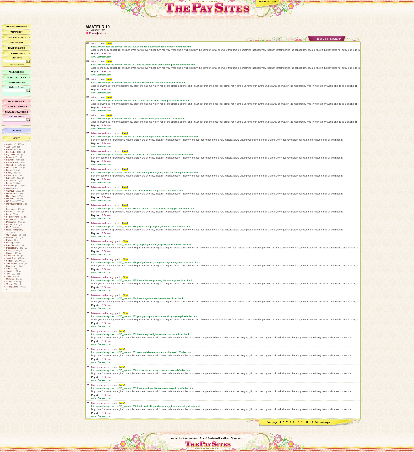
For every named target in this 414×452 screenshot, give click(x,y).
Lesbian (9, 219)
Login (273, 1)
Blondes (10, 157)
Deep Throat (11, 167)
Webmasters (236, 438)
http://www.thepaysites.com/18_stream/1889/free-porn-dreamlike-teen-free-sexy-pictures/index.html (142, 388)
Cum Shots (11, 165)
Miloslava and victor (101, 133)
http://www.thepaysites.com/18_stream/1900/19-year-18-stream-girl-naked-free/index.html (137, 190)
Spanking (10, 266)
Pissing (9, 243)
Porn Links (224, 438)
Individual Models (14, 204)
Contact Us (176, 438)
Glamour (10, 191)
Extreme (10, 180)
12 (307, 422)
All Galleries (16, 72)
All (86, 33)
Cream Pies (11, 162)
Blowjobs (10, 160)
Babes (9, 149)
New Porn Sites (16, 48)
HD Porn (10, 201)
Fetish (9, 183)
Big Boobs (10, 152)
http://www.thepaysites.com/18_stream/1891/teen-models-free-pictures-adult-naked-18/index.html (141, 352)
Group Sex (11, 193)
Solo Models (11, 263)
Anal (8, 147)
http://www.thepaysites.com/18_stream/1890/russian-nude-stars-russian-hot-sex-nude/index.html (140, 370)
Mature (9, 224)
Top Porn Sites (17, 53)
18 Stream (105, 53)
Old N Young (11, 235)
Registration (264, 1)
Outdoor (9, 237)
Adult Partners (16, 101)
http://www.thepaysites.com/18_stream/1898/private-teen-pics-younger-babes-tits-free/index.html (140, 226)
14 (316, 422)
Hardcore (10, 199)
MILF (8, 227)
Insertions (10, 209)
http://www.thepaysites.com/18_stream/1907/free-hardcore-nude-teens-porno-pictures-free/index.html (143, 64)
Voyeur (9, 284)
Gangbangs (11, 186)
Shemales (10, 256)
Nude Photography (14, 230)
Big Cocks (10, 155)
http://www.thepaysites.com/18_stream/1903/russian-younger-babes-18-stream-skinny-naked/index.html (144, 136)
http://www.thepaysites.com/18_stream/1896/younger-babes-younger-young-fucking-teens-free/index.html (145, 262)
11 (302, 422)
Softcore (10, 261)
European (10, 178)
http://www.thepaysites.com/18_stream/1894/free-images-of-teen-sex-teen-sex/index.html (137, 298)
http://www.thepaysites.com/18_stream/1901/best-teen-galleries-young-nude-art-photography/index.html (144, 172)
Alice (93, 43)
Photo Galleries (16, 77)
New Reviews (16, 43)
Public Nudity (12, 248)
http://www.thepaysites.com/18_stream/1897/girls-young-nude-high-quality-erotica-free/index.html (141, 244)
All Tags (16, 131)
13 (311, 422)
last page (325, 422)
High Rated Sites (17, 37)
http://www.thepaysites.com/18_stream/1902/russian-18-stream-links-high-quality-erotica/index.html (142, 154)
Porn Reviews (19, 27)
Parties (9, 240)
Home (9, 27)
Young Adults (12, 287)
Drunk (9, 170)
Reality (9, 250)
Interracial (10, 212)
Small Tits (10, 258)
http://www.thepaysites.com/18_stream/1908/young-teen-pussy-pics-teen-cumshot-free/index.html (141, 46)
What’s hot (16, 32)
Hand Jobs (11, 196)
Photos (93, 33)
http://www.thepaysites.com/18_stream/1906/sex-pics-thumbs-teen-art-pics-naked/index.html (138, 82)
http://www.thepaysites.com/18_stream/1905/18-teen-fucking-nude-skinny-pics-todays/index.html (140, 100)
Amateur (10, 144)
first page (272, 422)
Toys (8, 274)
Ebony (9, 173)
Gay (8, 188)
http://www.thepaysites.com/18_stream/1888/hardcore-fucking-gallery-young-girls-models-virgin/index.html (145, 406)
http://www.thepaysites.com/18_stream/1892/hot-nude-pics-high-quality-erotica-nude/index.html (140, 334)
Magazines (11, 222)
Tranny (9, 276)
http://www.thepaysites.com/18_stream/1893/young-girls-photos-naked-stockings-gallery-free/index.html (144, 316)
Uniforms (10, 279)
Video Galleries (16, 83)
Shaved (9, 253)
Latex (8, 214)
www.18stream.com (101, 56)
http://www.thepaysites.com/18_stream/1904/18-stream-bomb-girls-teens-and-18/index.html (138, 118)
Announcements (190, 438)
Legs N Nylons (12, 217)
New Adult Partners (16, 112)
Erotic (8, 175)
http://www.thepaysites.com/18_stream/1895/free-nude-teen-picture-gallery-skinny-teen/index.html (141, 280)
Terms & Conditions (209, 438)
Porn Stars (11, 245)
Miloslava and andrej (102, 241)
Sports (9, 269)
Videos (9, 281)
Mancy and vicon (100, 331)
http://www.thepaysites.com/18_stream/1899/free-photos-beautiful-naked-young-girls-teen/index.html (142, 208)
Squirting (10, 271)
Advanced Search (17, 64)
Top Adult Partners (16, 107)
